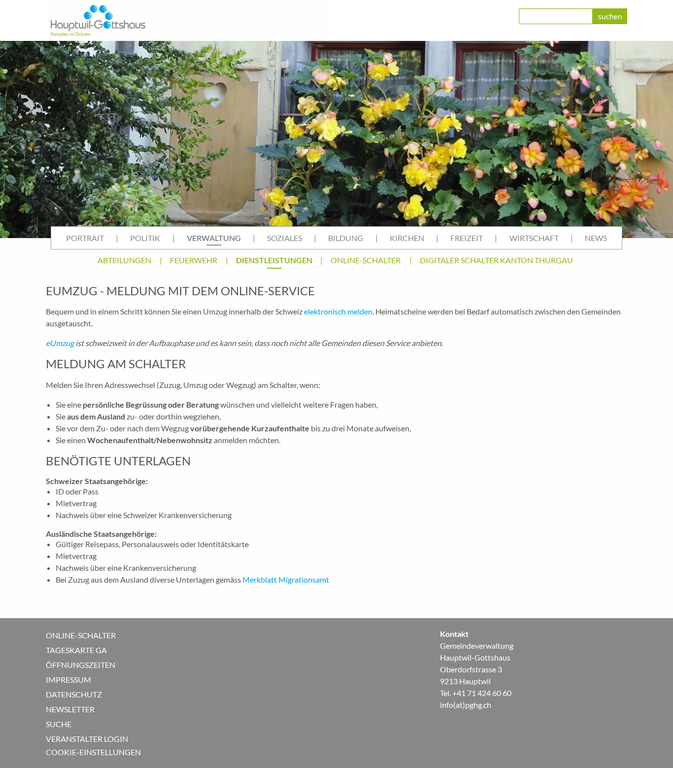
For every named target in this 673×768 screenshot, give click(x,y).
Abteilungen (124, 260)
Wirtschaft (534, 238)
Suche (58, 724)
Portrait (85, 238)
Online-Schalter (366, 260)
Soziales (284, 238)
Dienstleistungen (274, 260)
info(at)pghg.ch (465, 704)
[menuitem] (85, 238)
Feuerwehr (193, 260)
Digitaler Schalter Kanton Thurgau (496, 260)
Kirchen (407, 238)
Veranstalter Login (87, 738)
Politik (145, 238)
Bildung (345, 238)
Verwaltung (214, 238)
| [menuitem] (117, 238)
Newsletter (70, 709)
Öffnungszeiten (80, 664)
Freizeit (466, 238)
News (596, 238)
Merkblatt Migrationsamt (285, 579)
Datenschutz (74, 694)
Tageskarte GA (76, 650)
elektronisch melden (338, 311)
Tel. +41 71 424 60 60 (475, 693)
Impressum (68, 679)
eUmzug (60, 343)
